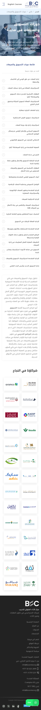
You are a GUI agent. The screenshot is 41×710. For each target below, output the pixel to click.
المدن (37, 11)
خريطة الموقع (34, 643)
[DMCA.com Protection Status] (31, 706)
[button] (15, 4)
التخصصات (35, 633)
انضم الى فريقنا (33, 639)
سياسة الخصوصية (32, 651)
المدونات (36, 629)
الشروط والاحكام (33, 647)
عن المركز (35, 625)
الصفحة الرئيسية (33, 622)
